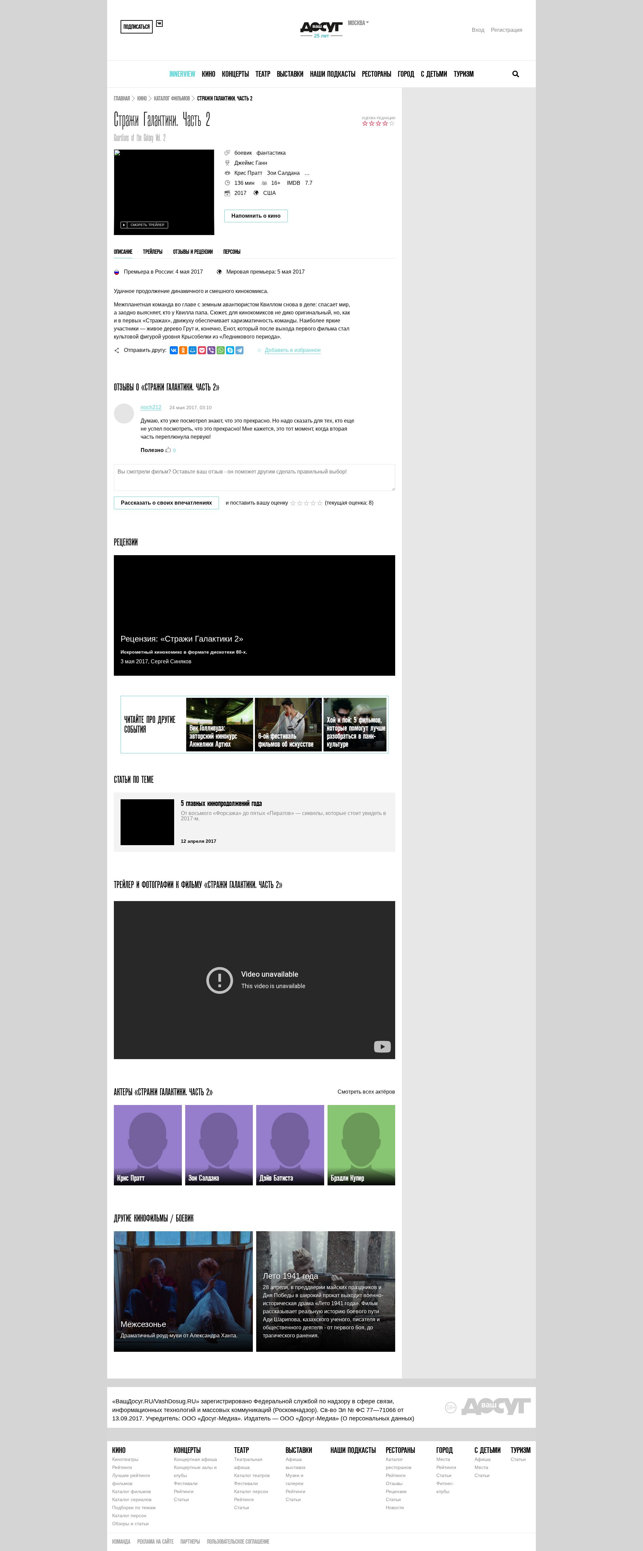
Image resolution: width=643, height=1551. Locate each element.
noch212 (151, 407)
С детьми (434, 74)
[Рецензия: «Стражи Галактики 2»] (254, 615)
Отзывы (394, 1483)
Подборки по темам (134, 1507)
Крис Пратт (248, 173)
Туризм (464, 74)
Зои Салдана (283, 173)
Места (443, 1459)
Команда (121, 1541)
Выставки (290, 74)
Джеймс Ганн (250, 163)
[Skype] (230, 350)
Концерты (235, 74)
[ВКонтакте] (174, 350)
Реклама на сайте (155, 1541)
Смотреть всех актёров (366, 1092)
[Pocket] (202, 350)
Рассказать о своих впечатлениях (166, 503)
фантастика (271, 153)
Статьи (181, 1499)
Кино (208, 74)
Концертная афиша (195, 1459)
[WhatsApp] (221, 350)
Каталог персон (129, 1515)
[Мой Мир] (193, 350)
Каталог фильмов (172, 98)
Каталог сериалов (131, 1499)
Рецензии (396, 1491)
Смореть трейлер (147, 225)
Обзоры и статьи (130, 1523)
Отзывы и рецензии (193, 251)
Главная (122, 98)
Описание (123, 251)
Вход (478, 30)
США (269, 193)
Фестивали (186, 1483)
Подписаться (137, 26)
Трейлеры (152, 251)
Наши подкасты (332, 74)
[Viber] (211, 350)
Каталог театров (252, 1475)
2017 (240, 193)
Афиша (483, 1459)
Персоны (231, 251)
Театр (263, 74)
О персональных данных (377, 1418)
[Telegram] (239, 350)
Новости (395, 1507)
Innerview (182, 74)
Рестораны (376, 74)
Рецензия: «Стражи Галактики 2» (182, 638)
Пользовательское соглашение (238, 1541)
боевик (243, 153)
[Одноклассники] (183, 350)
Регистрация (506, 30)
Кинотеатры (125, 1459)
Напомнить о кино (256, 216)
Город (406, 74)
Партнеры (190, 1541)
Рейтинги (122, 1467)
